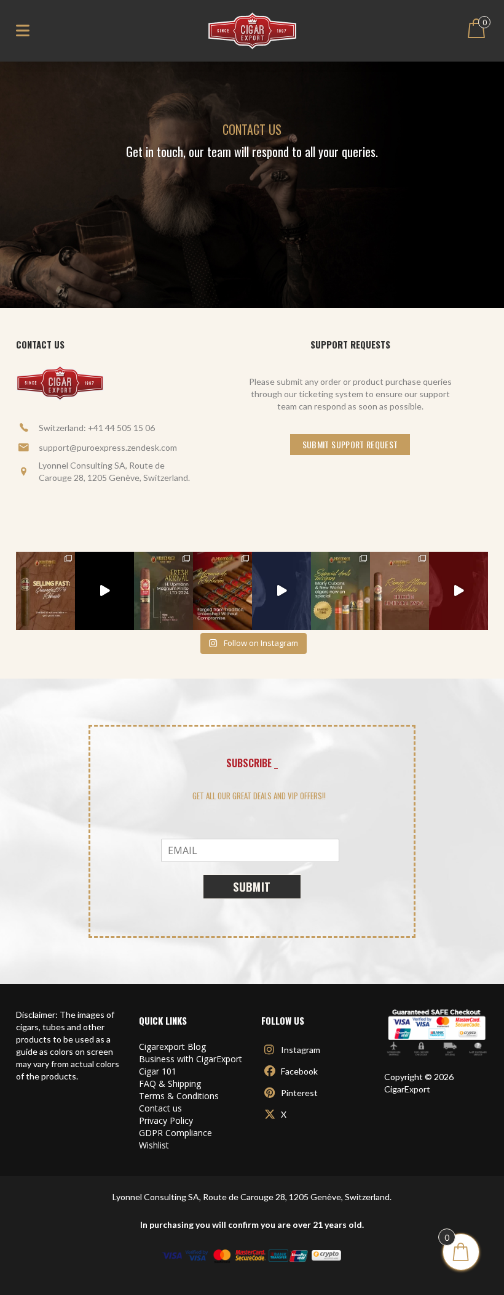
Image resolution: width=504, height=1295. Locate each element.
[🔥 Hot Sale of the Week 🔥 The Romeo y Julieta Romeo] (458, 591)
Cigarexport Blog (172, 1046)
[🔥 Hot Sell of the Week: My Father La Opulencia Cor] (281, 591)
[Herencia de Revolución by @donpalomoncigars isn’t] (222, 591)
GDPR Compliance (175, 1133)
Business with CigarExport (190, 1059)
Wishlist (154, 1145)
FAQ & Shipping (170, 1083)
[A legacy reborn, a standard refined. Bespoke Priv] (104, 591)
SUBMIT (252, 887)
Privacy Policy (166, 1120)
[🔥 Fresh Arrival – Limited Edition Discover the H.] (163, 591)
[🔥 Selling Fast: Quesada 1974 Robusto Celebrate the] (45, 591)
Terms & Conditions (179, 1096)
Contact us (160, 1108)
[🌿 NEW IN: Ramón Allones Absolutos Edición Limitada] (399, 591)
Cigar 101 (157, 1071)
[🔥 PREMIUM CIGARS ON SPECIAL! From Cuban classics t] (340, 591)
